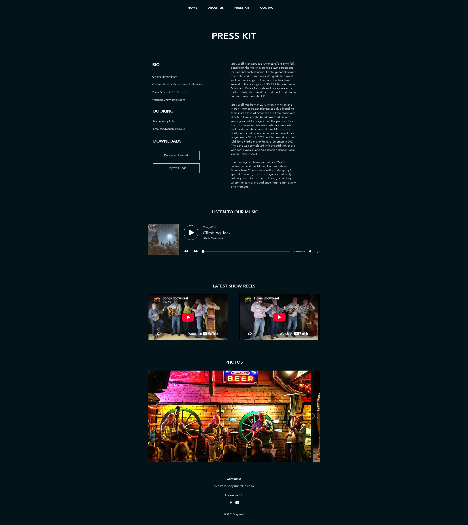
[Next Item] (313, 416)
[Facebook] (231, 502)
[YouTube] (237, 502)
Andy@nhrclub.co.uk (173, 128)
